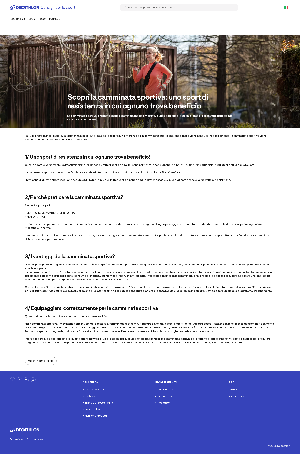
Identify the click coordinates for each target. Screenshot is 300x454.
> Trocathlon (162, 402)
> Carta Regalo (164, 389)
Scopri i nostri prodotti (40, 360)
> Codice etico (91, 396)
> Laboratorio (163, 396)
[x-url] (19, 379)
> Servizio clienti (92, 409)
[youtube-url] (26, 379)
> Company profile (93, 389)
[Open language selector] (286, 7)
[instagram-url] (33, 379)
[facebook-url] (12, 379)
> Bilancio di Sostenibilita (97, 402)
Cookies (233, 389)
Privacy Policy (236, 396)
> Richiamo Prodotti (94, 415)
